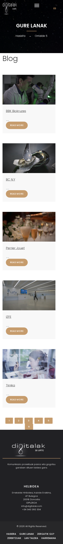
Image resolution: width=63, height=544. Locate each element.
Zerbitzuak (14, 538)
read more (17, 125)
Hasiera (20, 36)
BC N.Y (10, 179)
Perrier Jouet (15, 248)
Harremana (48, 538)
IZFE (8, 317)
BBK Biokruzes (16, 111)
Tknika (10, 385)
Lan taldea (31, 538)
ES (54, 8)
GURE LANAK (26, 534)
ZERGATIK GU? (45, 534)
